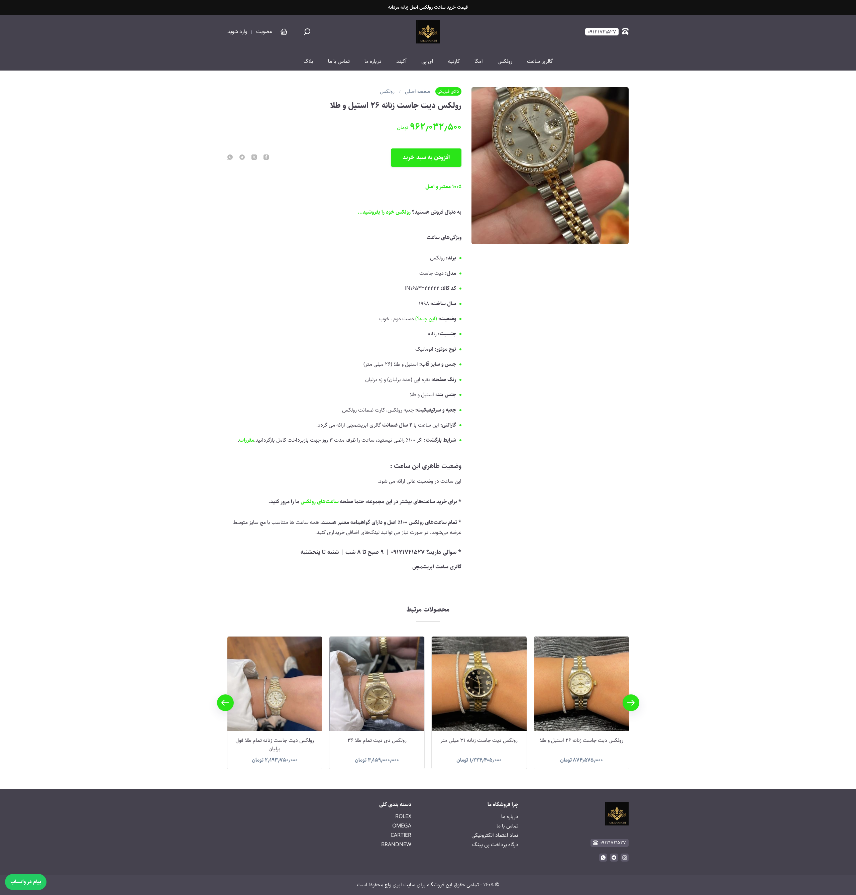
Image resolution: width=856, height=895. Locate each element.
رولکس (505, 61)
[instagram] (625, 858)
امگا (478, 61)
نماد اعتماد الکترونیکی (494, 835)
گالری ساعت (540, 61)
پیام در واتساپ (25, 882)
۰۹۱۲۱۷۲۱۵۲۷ (613, 843)
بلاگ (308, 61)
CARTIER (401, 835)
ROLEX (403, 816)
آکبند (401, 61)
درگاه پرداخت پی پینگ (495, 845)
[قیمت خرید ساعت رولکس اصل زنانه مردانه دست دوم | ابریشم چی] (428, 31)
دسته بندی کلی (395, 804)
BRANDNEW (396, 845)
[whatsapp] (230, 157)
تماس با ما (339, 61)
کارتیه (454, 61)
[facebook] (266, 157)
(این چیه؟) (426, 319)
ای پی (427, 61)
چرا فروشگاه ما (503, 804)
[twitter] (254, 157)
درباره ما (373, 61)
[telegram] (242, 157)
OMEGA (401, 826)
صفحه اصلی (417, 91)
